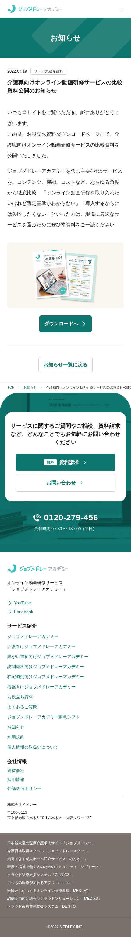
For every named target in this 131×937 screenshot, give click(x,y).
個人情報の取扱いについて (32, 747)
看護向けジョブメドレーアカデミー (41, 686)
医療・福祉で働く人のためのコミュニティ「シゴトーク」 (54, 867)
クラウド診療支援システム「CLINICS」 (40, 875)
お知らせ (30, 387)
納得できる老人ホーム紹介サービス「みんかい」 (47, 859)
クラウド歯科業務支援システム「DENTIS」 (43, 906)
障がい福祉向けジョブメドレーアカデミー (47, 656)
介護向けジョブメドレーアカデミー (41, 646)
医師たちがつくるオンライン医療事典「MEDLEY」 (49, 890)
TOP (10, 387)
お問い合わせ (61, 482)
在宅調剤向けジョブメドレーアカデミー (45, 676)
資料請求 (63, 462)
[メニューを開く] (121, 9)
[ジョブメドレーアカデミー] (34, 9)
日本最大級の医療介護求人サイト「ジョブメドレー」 (51, 843)
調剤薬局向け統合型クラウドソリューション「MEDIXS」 (54, 898)
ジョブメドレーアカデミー (32, 636)
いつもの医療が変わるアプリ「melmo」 (40, 883)
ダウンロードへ (61, 323)
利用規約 (15, 737)
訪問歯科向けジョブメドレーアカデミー (45, 666)
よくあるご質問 (22, 706)
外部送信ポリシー (24, 788)
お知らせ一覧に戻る (65, 364)
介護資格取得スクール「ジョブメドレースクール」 (49, 851)
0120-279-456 (71, 517)
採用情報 (15, 779)
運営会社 (15, 770)
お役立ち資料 (20, 696)
